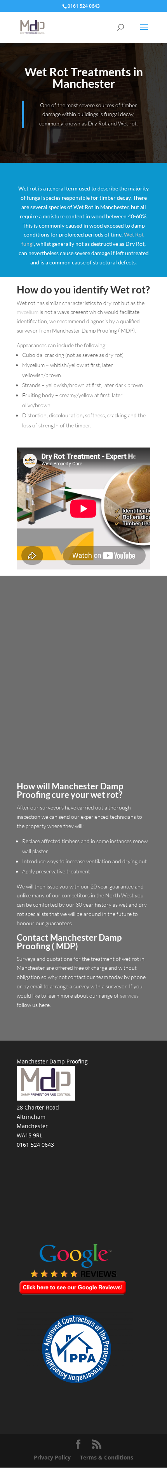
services (129, 995)
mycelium (27, 312)
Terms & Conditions (106, 1457)
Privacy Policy (52, 1457)
